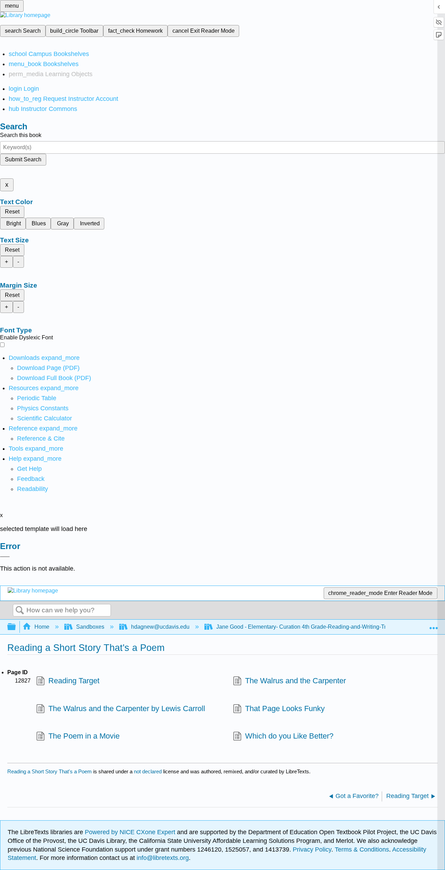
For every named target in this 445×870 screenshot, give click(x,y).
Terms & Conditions (362, 849)
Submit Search (23, 159)
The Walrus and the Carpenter (295, 680)
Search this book (20, 135)
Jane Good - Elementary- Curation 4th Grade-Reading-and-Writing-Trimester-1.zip (317, 627)
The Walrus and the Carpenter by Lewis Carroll (126, 708)
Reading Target (73, 680)
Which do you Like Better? (289, 736)
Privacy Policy (312, 849)
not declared (148, 771)
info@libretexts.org (162, 857)
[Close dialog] (5, 556)
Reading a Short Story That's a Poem (49, 771)
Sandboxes (90, 627)
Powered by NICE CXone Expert (131, 832)
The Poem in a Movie (84, 736)
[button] (30, 478)
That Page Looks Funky (285, 708)
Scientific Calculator (44, 418)
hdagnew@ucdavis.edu (160, 627)
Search (20, 611)
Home (42, 627)
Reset (12, 212)
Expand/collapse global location (433, 625)
